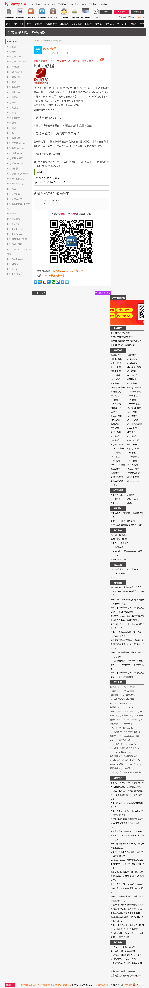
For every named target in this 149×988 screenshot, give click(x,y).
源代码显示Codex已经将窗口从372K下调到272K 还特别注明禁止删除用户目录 (127, 864)
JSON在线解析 (117, 569)
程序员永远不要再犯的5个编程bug (126, 975)
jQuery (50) (115, 752)
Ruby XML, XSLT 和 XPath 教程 (19, 251)
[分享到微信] (53, 282)
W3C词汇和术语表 (119, 535)
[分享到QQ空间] (40, 282)
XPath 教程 (115, 469)
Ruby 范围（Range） (16, 163)
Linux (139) (128, 707)
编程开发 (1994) (117, 695)
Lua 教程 (132, 436)
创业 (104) (114, 715)
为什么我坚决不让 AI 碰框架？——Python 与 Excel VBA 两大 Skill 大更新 (127, 888)
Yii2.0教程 (115, 499)
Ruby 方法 (11, 128)
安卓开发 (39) (126, 772)
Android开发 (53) (117, 748)
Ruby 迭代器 (12, 168)
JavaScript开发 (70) (131, 732)
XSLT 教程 (133, 465)
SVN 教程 (115, 424)
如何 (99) (139, 715)
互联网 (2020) (116, 691)
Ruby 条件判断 (13, 118)
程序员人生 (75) (130, 728)
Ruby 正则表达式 (14, 199)
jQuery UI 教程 (134, 391)
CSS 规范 (115, 428)
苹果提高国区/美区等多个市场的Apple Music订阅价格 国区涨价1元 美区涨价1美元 (127, 917)
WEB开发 (77, 24)
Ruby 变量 (11, 102)
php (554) (130, 699)
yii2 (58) (113, 740)
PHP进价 (132, 495)
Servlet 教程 (116, 432)
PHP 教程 (132, 355)
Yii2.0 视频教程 (135, 424)
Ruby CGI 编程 (13, 219)
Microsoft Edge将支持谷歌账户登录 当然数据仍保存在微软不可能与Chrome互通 (127, 591)
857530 (141, 17)
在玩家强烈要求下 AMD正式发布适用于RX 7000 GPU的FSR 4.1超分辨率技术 (127, 665)
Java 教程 (115, 396)
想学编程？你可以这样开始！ (124, 345)
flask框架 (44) (135, 764)
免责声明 (24, 985)
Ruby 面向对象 (13, 194)
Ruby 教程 (12, 41)
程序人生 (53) (132, 748)
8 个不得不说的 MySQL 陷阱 (123, 959)
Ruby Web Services (15, 259)
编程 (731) (130, 695)
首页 (8, 24)
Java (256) (114, 703)
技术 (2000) (129, 691)
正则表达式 (62, 4)
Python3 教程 (134, 404)
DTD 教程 (132, 461)
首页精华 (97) (116, 720)
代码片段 (18, 24)
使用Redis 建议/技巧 (119, 559)
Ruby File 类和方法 (15, 179)
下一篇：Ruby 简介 (102, 293)
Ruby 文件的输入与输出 (17, 174)
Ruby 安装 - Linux (15, 57)
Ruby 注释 (11, 113)
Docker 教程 (116, 453)
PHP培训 (137, 772)
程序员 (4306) (116, 687)
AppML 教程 (116, 355)
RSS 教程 (115, 436)
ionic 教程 (132, 428)
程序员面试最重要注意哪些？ (124, 971)
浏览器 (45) (135, 760)
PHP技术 (64, 24)
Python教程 (51, 24)
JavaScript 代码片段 (88, 4)
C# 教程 (114, 412)
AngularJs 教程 (117, 444)
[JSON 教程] (74, 14)
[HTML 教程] (31, 14)
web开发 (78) (115, 728)
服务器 (98, 24)
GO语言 (114, 485)
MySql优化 (133, 499)
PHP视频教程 (44, 985)
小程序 (133, 24)
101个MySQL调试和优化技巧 (124, 947)
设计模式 (132, 379)
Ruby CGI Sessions (15, 234)
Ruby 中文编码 (13, 67)
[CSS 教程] (42, 14)
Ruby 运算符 (12, 107)
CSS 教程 (132, 371)
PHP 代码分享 (35, 4)
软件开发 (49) (116, 756)
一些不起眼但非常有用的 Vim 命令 (126, 955)
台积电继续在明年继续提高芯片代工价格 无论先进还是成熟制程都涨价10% (127, 823)
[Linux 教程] (64, 14)
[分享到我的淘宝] (62, 282)
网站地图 (33, 985)
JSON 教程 (133, 375)
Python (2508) (130, 687)
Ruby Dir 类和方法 (15, 184)
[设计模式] (96, 14)
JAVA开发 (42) (130, 768)
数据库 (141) (115, 707)
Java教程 (38, 24)
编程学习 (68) (116, 736)
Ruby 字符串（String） (17, 143)
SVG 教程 (115, 473)
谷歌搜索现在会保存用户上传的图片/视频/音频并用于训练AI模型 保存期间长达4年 (127, 644)
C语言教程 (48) (130, 756)
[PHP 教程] (20, 14)
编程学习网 (39, 41)
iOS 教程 (132, 400)
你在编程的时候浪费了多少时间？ (126, 341)
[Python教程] (9, 14)
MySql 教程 (116, 363)
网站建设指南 (134, 473)
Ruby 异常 (11, 189)
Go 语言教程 (133, 457)
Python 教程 (133, 359)
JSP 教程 (132, 432)
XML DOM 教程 (118, 465)
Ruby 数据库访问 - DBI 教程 (18, 206)
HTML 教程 (116, 371)
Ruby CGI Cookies (15, 229)
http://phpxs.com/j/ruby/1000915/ (67, 271)
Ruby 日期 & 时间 (15, 158)
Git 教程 (114, 400)
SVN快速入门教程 (119, 539)
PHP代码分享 (117, 495)
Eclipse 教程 (133, 440)
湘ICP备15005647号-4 (60, 985)
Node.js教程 (133, 420)
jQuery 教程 (74, 4)
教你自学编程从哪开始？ (122, 337)
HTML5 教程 (116, 359)
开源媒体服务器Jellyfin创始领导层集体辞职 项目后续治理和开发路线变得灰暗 (127, 795)
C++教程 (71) (116, 732)
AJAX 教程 (115, 420)
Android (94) (137, 720)
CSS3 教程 (132, 416)
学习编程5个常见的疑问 (121, 333)
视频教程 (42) (116, 768)
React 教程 (132, 444)
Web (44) (114, 764)
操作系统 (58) (125, 740)
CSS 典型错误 (117, 547)
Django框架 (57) (117, 744)
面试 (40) (114, 772)
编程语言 (109, 24)
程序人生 (122, 24)
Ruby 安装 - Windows (16, 62)
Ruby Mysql (12, 214)
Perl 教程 (132, 453)
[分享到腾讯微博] (49, 282)
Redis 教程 (132, 363)
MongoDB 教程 (49, 4)
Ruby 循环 (11, 123)
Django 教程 (133, 448)
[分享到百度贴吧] (58, 282)
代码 (130, 503)
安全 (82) (128, 724)
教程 (28, 24)
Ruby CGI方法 (13, 224)
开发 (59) (139, 736)
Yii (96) (127, 720)
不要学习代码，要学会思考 (123, 951)
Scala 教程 (115, 457)
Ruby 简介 (11, 46)
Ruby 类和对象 (13, 92)
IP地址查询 (133, 569)
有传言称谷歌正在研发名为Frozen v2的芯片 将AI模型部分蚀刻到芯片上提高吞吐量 (127, 835)
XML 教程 (132, 383)
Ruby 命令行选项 (14, 72)
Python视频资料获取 (54, 275)
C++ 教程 (115, 440)
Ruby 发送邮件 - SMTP (17, 239)
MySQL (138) (116, 711)
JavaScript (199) (127, 703)
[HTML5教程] (53, 14)
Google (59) (129, 736)
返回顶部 (9, 985)
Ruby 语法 (11, 82)
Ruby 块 (10, 133)
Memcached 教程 (118, 387)
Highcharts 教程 (117, 448)
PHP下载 (114, 503)
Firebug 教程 (116, 408)
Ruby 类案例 (12, 97)
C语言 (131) (128, 711)
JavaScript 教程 (134, 367)
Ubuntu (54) (131, 744)
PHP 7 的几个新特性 (120, 543)
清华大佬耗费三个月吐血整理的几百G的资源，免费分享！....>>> (67, 61)
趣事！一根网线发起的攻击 (123, 521)
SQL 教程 (115, 383)
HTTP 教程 (115, 379)
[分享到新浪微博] (44, 282)
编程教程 (48, 41)
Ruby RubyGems (14, 274)
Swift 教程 (115, 461)
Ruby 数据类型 (13, 87)
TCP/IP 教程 (133, 477)
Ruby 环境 (11, 52)
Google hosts (133, 481)
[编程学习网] (16, 6)
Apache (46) (115, 760)
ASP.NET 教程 (134, 408)
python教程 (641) (117, 699)
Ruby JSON (12, 269)
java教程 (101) (127, 715)
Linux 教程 (115, 375)
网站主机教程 (117, 477)
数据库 (88, 24)
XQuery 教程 (133, 469)
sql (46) (125, 760)
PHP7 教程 (103, 4)
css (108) (138, 711)
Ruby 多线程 (12, 264)
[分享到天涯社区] (67, 282)
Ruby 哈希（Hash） (15, 153)
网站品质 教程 (117, 481)
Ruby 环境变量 (13, 77)
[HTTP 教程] (85, 14)
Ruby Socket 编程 (14, 244)
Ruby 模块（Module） (16, 138)
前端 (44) (123, 764)
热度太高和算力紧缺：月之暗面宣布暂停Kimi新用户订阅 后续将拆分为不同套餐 (127, 876)
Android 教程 (116, 416)
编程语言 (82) (116, 724)
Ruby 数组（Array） (16, 148)
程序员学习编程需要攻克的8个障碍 (126, 525)
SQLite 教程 (116, 404)
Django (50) (126, 752)
